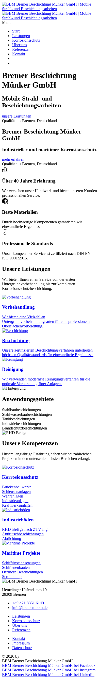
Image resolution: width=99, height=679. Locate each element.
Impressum (21, 643)
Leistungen (21, 36)
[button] (49, 22)
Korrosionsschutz (26, 40)
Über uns (19, 45)
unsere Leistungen (16, 116)
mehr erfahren (13, 159)
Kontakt (18, 54)
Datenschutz (22, 647)
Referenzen (21, 49)
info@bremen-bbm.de (29, 607)
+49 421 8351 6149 (28, 603)
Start (16, 31)
